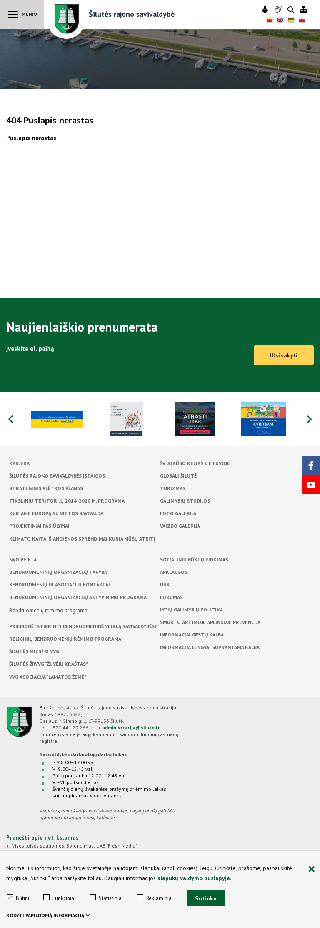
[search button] (291, 10)
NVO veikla (23, 559)
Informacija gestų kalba (192, 634)
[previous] (10, 419)
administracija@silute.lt (131, 727)
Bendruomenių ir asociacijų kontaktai (59, 584)
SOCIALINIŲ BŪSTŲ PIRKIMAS (194, 559)
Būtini (22, 898)
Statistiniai (111, 898)
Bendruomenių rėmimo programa (48, 610)
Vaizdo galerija (180, 526)
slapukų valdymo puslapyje (194, 878)
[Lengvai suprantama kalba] (266, 9)
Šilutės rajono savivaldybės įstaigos (57, 476)
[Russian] (302, 21)
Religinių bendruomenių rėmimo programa (65, 639)
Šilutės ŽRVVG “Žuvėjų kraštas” (48, 664)
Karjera (19, 463)
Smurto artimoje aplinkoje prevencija (210, 622)
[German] (291, 21)
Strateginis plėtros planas (46, 488)
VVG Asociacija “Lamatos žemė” (47, 677)
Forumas (171, 597)
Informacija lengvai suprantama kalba (210, 647)
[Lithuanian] (269, 21)
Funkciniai (63, 898)
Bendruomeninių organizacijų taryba (58, 572)
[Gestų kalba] (279, 9)
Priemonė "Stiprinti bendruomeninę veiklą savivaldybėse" (84, 626)
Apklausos (174, 572)
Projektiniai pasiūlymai (39, 526)
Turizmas (172, 488)
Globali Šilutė (178, 476)
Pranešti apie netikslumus (42, 837)
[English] (280, 21)
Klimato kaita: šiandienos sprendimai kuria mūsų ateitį (82, 539)
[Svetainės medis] (304, 10)
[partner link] (57, 419)
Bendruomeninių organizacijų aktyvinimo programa (78, 597)
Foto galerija (178, 513)
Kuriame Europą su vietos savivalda (56, 513)
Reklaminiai (159, 898)
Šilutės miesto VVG (34, 651)
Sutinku (206, 898)
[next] (309, 419)
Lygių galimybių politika (191, 609)
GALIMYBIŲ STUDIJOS (185, 501)
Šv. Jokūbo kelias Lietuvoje (195, 463)
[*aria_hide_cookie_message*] (311, 869)
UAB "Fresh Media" (116, 845)
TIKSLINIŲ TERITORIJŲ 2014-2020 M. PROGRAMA (67, 501)
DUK (165, 584)
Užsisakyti (284, 355)
